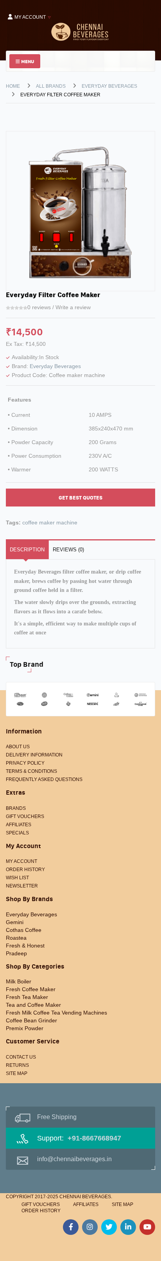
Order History (25, 869)
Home (13, 86)
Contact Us (21, 1057)
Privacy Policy (25, 763)
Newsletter (22, 886)
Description (27, 550)
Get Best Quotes (80, 497)
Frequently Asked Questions (44, 779)
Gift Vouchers (25, 816)
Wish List (17, 877)
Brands (16, 808)
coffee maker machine (49, 522)
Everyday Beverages (109, 86)
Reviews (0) (68, 550)
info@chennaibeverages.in (74, 1159)
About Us (18, 746)
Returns (17, 1065)
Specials (17, 833)
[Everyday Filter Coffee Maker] (80, 210)
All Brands (51, 86)
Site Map (16, 1073)
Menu (27, 61)
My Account (21, 861)
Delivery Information (34, 755)
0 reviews (39, 307)
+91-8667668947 (94, 1138)
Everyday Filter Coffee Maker (60, 94)
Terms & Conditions (31, 771)
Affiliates (18, 824)
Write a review (73, 307)
